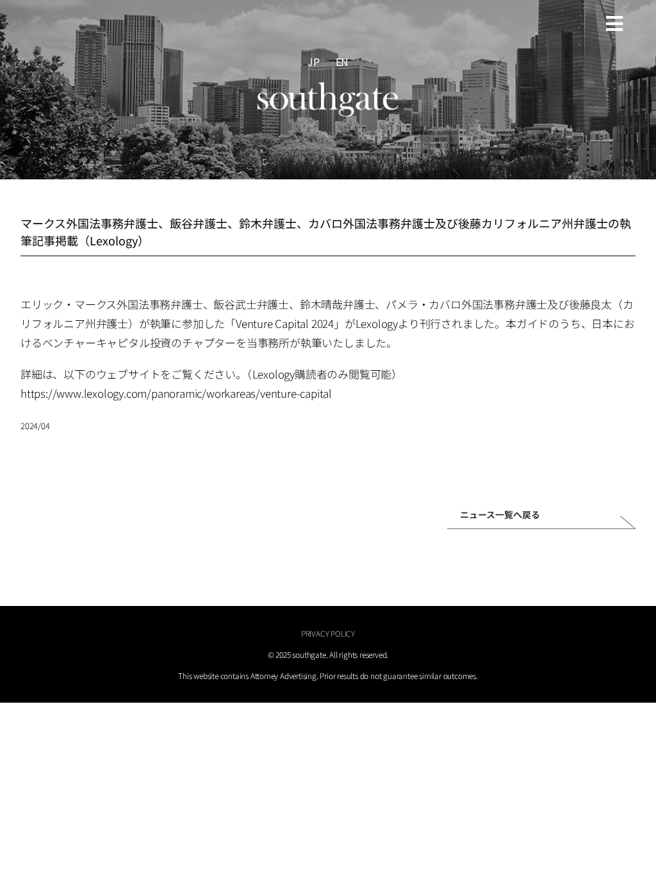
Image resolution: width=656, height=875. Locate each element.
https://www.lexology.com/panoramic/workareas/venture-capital (176, 393)
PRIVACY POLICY (328, 633)
